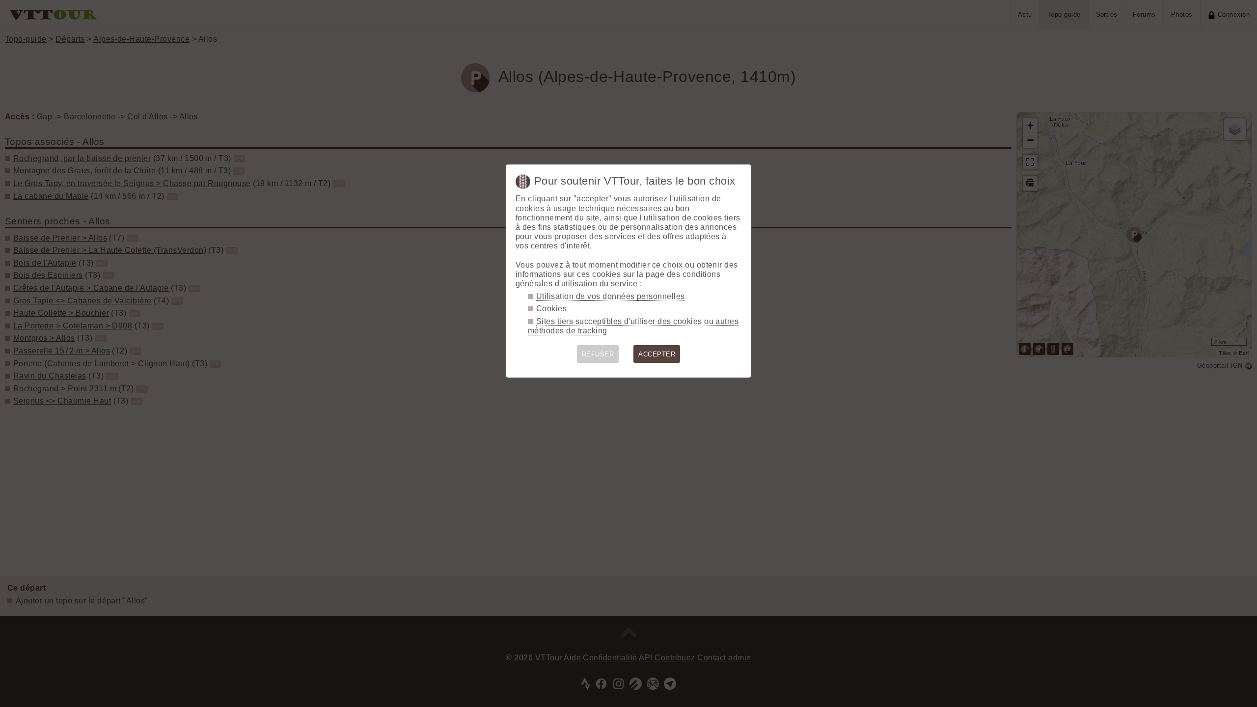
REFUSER (598, 354)
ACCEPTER (656, 354)
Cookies (551, 308)
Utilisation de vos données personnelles (610, 296)
